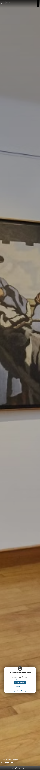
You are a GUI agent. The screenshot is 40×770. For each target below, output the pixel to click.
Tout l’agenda (15, 759)
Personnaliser (20, 686)
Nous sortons (8, 759)
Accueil (2, 759)
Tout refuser (20, 690)
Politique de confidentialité (20, 679)
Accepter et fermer (20, 682)
